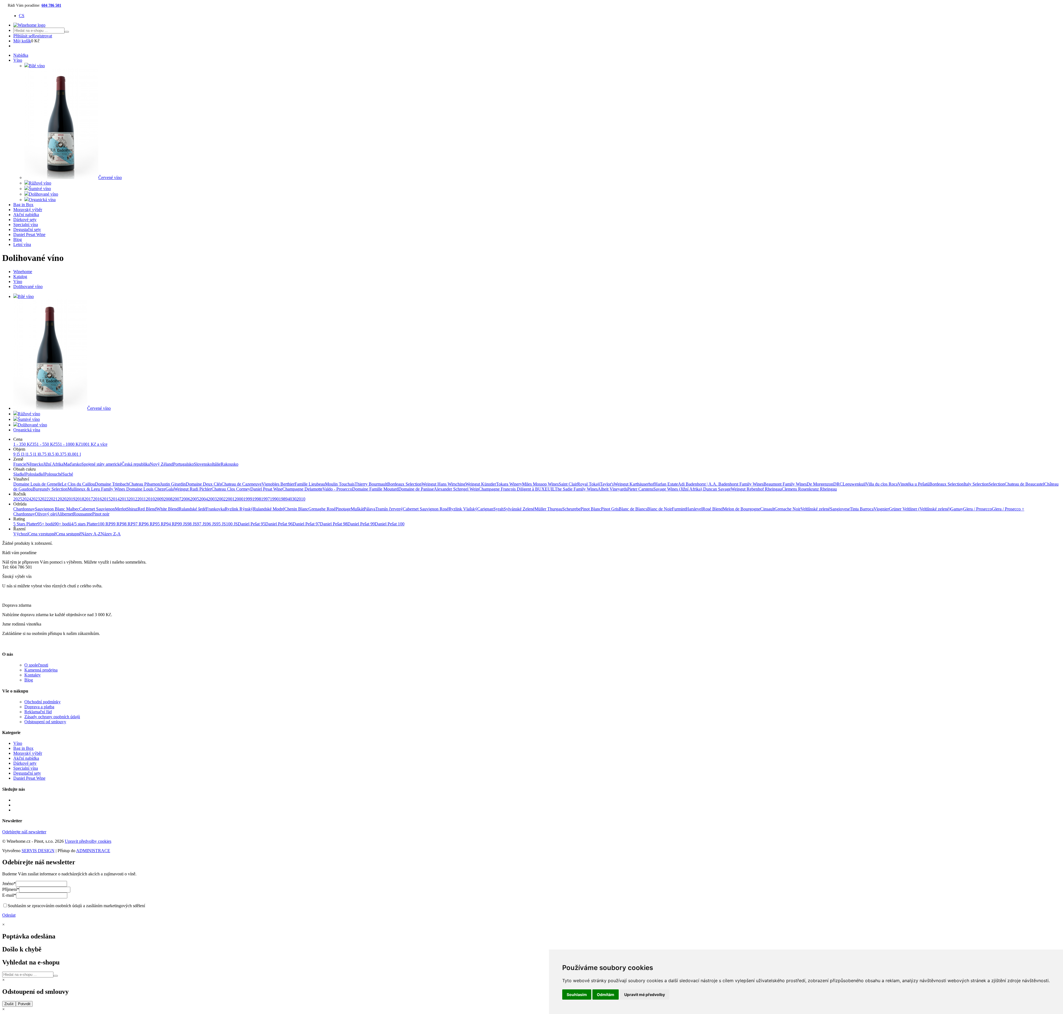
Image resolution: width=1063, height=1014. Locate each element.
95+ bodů (45, 524)
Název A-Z (91, 533)
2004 (203, 499)
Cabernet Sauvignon (97, 509)
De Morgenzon (820, 484)
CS (21, 15)
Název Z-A (111, 533)
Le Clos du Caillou (78, 484)
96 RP (149, 524)
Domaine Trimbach (112, 484)
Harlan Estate (666, 484)
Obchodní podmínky (42, 701)
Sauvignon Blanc (50, 509)
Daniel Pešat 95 (251, 524)
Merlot (121, 509)
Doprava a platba (39, 706)
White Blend (167, 509)
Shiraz (132, 509)
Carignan (485, 509)
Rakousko (229, 464)
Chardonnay (24, 509)
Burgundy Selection (50, 489)
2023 (35, 499)
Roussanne (82, 514)
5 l (20, 454)
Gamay (956, 509)
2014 (115, 499)
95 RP (160, 524)
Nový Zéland (161, 464)
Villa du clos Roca (882, 484)
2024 (26, 499)
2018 (79, 499)
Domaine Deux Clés (203, 484)
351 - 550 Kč (43, 444)
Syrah (498, 509)
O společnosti (36, 665)
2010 (150, 499)
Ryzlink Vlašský (462, 509)
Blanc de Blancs (633, 509)
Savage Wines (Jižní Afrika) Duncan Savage (692, 489)
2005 (194, 499)
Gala (170, 489)
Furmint (679, 509)
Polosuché (53, 474)
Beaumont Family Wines (785, 484)
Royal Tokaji (588, 484)
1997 (265, 499)
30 (294, 499)
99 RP (116, 524)
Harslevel (694, 509)
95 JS (221, 524)
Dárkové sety (25, 219)
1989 (283, 499)
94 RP (171, 524)
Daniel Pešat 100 (389, 524)
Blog (17, 239)
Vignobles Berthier (278, 484)
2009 (159, 499)
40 (290, 499)
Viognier (881, 509)
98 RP (127, 524)
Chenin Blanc (296, 509)
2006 (185, 499)
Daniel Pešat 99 (361, 524)
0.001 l (75, 454)
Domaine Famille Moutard (375, 489)
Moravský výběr (27, 209)
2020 (62, 499)
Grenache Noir (788, 509)
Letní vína (22, 244)
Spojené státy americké (101, 464)
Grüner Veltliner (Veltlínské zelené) (919, 509)
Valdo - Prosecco (337, 489)
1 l (36, 454)
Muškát (357, 509)
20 (298, 499)
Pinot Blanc (590, 509)
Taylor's (607, 484)
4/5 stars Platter (84, 524)
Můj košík (22, 40)
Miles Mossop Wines (540, 484)
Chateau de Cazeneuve (241, 484)
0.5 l (52, 454)
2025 (17, 499)
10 (303, 499)
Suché (67, 474)
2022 (44, 499)
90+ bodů (62, 524)
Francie (19, 464)
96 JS (211, 524)
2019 (70, 499)
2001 (230, 499)
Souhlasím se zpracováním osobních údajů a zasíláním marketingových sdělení (76, 905)
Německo (34, 464)
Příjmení (10, 889)
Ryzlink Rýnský (239, 509)
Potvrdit (24, 1004)
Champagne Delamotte (302, 489)
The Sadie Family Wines (576, 489)
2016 (97, 499)
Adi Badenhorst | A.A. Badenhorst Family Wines (720, 484)
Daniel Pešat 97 (306, 524)
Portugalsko (183, 464)
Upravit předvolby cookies (88, 841)
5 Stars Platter (25, 524)
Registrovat (42, 35)
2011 (141, 499)
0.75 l (44, 454)
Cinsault (767, 509)
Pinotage (343, 509)
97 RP (138, 524)
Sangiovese (840, 509)
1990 (274, 499)
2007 (176, 499)
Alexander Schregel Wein (456, 489)
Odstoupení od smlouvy (45, 721)
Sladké (19, 474)
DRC (838, 484)
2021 (53, 499)
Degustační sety (27, 229)
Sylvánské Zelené (519, 509)
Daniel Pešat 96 (279, 524)
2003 (212, 499)
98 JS (192, 524)
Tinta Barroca (862, 509)
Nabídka (20, 55)
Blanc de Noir (659, 509)
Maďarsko (72, 464)
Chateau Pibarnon (144, 484)
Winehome (22, 271)
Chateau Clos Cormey (230, 489)
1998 (256, 499)
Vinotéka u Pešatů (913, 484)
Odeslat (9, 915)
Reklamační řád (38, 711)
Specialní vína (25, 224)
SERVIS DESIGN (38, 850)
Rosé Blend (712, 509)
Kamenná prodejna (41, 670)
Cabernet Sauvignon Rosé (425, 509)
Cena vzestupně (42, 533)
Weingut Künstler (480, 484)
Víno (17, 60)
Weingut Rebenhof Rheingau (756, 489)
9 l (15, 454)
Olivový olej (46, 514)
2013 (124, 499)
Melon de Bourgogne (741, 509)
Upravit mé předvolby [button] (644, 994)
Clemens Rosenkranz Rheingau (809, 489)
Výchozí (20, 533)
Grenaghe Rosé (322, 509)
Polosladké (34, 474)
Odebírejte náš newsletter (24, 831)
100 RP (104, 524)
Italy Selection (976, 484)
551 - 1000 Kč (68, 444)
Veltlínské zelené (815, 509)
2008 (168, 499)
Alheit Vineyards (612, 489)
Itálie (216, 464)
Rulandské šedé (192, 509)
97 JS (202, 524)
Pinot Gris (610, 509)
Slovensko (203, 464)
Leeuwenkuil (854, 484)
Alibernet (65, 514)
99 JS (182, 524)
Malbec (72, 509)
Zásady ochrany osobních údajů (52, 716)
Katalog (20, 276)
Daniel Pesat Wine (29, 234)
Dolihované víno (28, 286)
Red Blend (147, 509)
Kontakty (32, 675)
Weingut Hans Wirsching (443, 484)
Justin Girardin (173, 484)
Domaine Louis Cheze (146, 489)
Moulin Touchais (340, 484)
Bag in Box (23, 204)
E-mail (9, 895)
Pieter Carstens (640, 489)
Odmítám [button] (605, 994)
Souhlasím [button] (577, 994)
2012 (132, 499)
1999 (247, 499)
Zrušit (9, 1004)
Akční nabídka (26, 214)
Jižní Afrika (53, 464)
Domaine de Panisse (416, 489)
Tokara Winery (509, 484)
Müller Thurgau (548, 509)
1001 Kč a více (94, 444)
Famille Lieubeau (310, 484)
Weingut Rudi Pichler (192, 489)
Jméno (9, 883)
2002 (221, 499)
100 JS (232, 524)
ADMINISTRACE (93, 850)
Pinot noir (100, 514)
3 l (24, 454)
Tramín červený (389, 509)
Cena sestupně (68, 533)
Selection (997, 484)
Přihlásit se (22, 35)
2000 (238, 499)
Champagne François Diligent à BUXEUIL (517, 489)
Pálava (369, 509)
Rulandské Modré (268, 509)
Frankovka (215, 509)
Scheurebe (571, 509)
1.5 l (30, 454)
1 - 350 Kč (22, 444)
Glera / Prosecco (977, 509)
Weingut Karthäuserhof (634, 484)
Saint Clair (568, 484)
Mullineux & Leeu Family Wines (97, 489)
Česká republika (136, 464)
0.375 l (62, 454)
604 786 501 (51, 5)
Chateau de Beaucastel (1024, 484)
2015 (106, 499)
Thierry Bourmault (371, 484)
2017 (88, 499)
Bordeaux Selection (404, 484)
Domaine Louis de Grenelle (37, 484)
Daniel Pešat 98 (333, 524)
